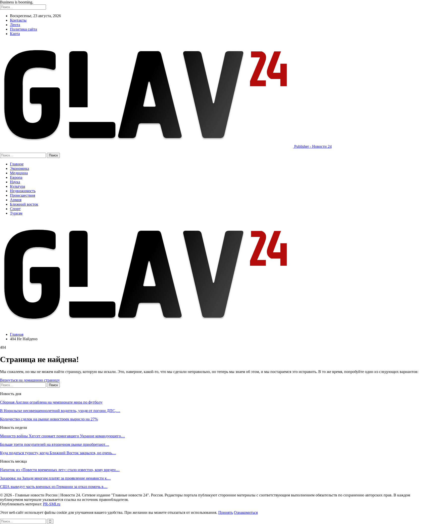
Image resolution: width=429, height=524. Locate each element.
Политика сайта (23, 29)
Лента (15, 25)
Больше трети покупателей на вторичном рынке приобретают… (54, 444)
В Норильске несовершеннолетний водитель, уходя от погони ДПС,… (60, 411)
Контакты (18, 20)
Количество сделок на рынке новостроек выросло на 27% (49, 419)
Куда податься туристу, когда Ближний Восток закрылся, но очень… (58, 453)
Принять (225, 512)
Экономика (19, 168)
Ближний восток (24, 204)
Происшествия (22, 195)
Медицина (19, 173)
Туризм (16, 213)
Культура (17, 186)
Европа (16, 177)
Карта (15, 34)
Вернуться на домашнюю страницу (30, 380)
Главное (17, 164)
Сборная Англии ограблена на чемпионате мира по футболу (51, 402)
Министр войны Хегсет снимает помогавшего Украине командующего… (62, 436)
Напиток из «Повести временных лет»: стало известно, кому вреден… (60, 470)
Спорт (15, 209)
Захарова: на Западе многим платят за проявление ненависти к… (55, 478)
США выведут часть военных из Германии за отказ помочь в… (53, 487)
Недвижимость (23, 191)
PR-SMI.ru (51, 504)
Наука (15, 182)
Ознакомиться (246, 512)
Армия (15, 200)
